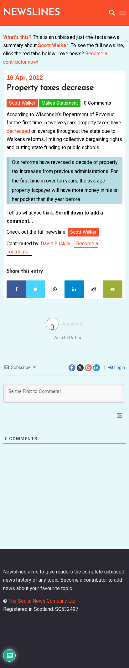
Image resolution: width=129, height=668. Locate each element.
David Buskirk (56, 244)
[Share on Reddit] (93, 289)
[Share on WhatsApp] (54, 289)
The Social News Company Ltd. (42, 601)
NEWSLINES (31, 13)
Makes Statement (59, 103)
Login (119, 367)
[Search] (109, 12)
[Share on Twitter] (35, 289)
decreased (18, 131)
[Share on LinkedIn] (74, 289)
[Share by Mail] (112, 289)
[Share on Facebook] (16, 289)
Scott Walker (53, 45)
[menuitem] (109, 12)
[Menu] (122, 12)
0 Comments (97, 103)
